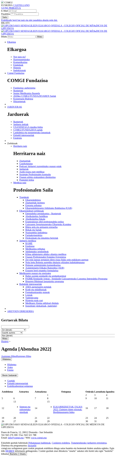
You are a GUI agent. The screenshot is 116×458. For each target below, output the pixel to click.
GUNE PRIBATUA (11, 8)
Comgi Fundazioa (15, 73)
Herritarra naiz (20, 146)
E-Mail (4, 11)
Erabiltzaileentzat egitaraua (20, 386)
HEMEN (9, 451)
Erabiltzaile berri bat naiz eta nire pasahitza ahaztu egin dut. (29, 20)
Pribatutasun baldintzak (39, 443)
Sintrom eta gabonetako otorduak (25, 409)
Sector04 (32, 445)
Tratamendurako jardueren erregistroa (89, 443)
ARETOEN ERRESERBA (20, 311)
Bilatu (4, 36)
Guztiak (11, 380)
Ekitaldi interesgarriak (17, 383)
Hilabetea (11, 364)
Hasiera (4, 341)
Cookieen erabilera (61, 443)
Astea (10, 367)
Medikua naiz (19, 182)
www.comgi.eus (39, 437)
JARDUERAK (14, 107)
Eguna (10, 370)
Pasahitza (5, 14)
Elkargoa (11, 42)
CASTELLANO (21, 5)
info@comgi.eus (16, 437)
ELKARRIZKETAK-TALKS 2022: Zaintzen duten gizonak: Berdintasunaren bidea (67, 409)
